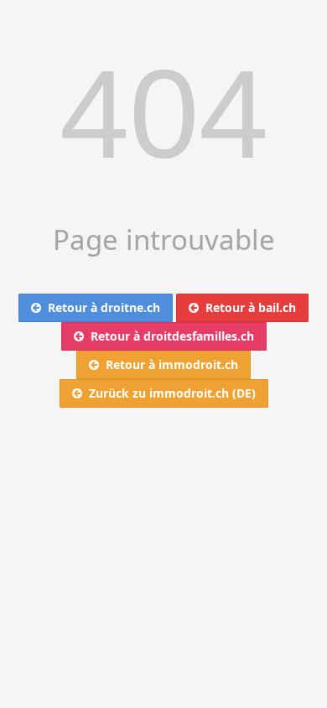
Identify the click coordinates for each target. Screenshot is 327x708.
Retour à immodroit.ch (168, 364)
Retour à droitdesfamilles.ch (169, 336)
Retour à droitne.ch (100, 307)
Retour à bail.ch (247, 307)
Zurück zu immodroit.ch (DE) (169, 393)
